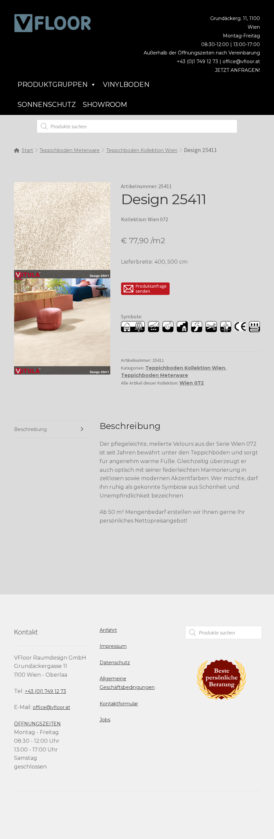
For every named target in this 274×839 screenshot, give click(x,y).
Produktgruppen (52, 85)
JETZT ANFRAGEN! (237, 70)
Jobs (105, 720)
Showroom (105, 105)
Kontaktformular (119, 704)
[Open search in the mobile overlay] (137, 126)
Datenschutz (115, 663)
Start (27, 150)
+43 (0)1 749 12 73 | (200, 61)
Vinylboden (126, 85)
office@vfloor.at (241, 61)
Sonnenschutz (46, 105)
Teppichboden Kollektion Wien (141, 150)
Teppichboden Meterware (69, 150)
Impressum (113, 646)
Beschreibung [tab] (30, 429)
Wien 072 (191, 383)
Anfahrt (108, 630)
